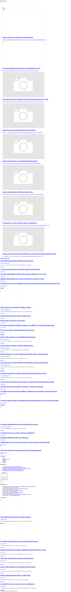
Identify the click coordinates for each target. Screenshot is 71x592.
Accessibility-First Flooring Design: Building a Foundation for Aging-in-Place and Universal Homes (28, 391)
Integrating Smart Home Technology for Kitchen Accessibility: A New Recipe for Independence (27, 325)
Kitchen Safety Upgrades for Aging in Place (12, 320)
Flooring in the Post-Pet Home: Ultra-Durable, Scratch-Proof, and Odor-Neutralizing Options (29, 254)
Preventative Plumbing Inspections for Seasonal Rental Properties (21, 68)
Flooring (2, 370)
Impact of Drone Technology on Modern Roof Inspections (16, 345)
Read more (2, 266)
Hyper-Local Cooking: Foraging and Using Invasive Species (17, 330)
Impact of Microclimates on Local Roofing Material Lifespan (20, 161)
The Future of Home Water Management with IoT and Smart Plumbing (20, 450)
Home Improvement (5, 258)
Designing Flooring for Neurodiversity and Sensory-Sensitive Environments (21, 386)
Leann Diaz (7, 263)
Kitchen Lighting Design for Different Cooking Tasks (18, 192)
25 (2, 479)
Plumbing (2, 405)
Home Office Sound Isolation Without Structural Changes (19, 130)
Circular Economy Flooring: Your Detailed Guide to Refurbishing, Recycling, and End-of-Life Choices (29, 400)
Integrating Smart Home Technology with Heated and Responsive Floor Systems (25, 99)
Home (4, 7)
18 (2, 478)
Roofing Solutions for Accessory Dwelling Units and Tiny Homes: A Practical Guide (24, 354)
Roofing (2, 334)
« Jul (1, 482)
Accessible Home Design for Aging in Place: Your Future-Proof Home (20, 269)
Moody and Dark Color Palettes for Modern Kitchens (18, 37)
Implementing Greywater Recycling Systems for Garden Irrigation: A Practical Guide (25, 442)
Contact (4, 8)
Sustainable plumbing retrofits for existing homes (14, 437)
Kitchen (2, 288)
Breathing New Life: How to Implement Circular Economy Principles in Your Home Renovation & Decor (30, 283)
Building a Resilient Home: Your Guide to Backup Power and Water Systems (22, 279)
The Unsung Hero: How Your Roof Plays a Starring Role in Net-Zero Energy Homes (24, 362)
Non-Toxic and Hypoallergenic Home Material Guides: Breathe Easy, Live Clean (23, 274)
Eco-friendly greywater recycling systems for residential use (20, 223)
